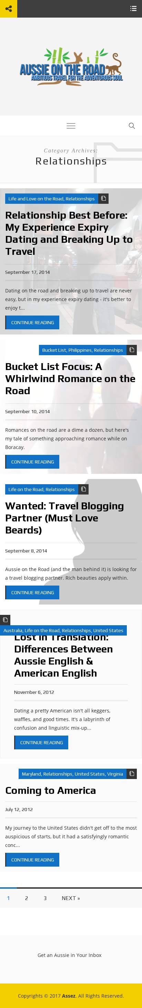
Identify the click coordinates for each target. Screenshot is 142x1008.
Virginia (115, 773)
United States (108, 630)
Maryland (31, 773)
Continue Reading (32, 322)
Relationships (80, 198)
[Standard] (103, 198)
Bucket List (54, 350)
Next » (71, 898)
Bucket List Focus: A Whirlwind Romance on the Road (70, 378)
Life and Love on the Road (36, 198)
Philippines (80, 350)
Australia (12, 630)
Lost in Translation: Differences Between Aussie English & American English (63, 655)
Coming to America (50, 790)
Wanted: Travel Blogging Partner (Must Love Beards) (64, 518)
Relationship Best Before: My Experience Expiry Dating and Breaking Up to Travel (69, 233)
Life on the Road (26, 489)
